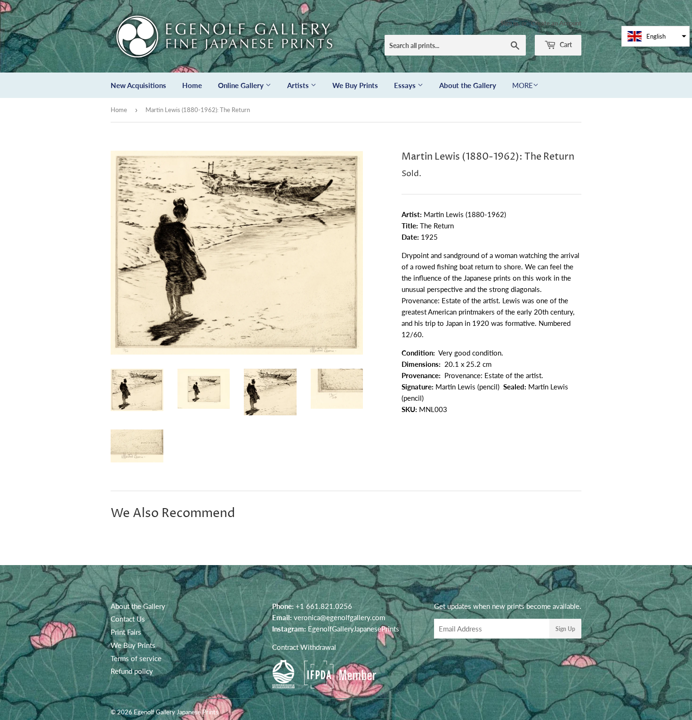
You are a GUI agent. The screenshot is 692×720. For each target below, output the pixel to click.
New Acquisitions (138, 85)
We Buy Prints (355, 85)
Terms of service (136, 658)
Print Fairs (126, 632)
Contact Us (128, 619)
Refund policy (132, 671)
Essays (406, 85)
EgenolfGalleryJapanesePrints (353, 628)
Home (192, 85)
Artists (299, 85)
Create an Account (556, 23)
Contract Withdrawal (304, 647)
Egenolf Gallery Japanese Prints (176, 712)
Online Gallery (242, 85)
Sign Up (565, 628)
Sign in (509, 23)
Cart (565, 44)
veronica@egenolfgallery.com (339, 617)
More (522, 85)
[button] (655, 36)
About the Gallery (467, 85)
